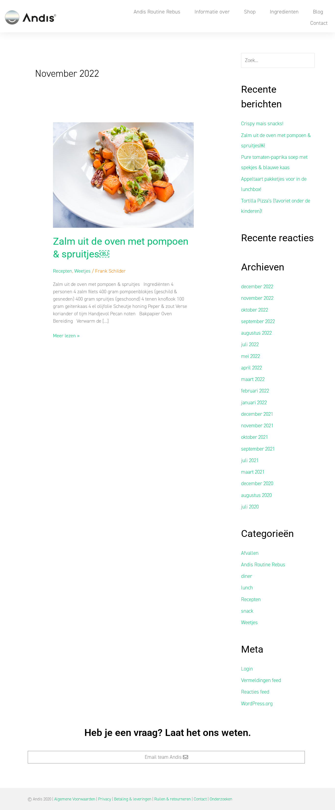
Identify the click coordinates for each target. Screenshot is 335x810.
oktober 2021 (254, 437)
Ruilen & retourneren (172, 799)
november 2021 (257, 425)
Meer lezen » (66, 335)
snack (247, 611)
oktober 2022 (254, 309)
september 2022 (258, 321)
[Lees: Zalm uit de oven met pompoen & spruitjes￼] (123, 174)
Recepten (62, 271)
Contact (319, 22)
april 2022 (251, 367)
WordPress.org (257, 703)
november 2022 (257, 298)
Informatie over (212, 11)
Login (247, 668)
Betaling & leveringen (132, 799)
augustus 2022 (256, 332)
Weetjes (82, 271)
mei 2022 (250, 356)
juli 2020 (250, 506)
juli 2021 (250, 460)
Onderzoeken (221, 799)
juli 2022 (250, 344)
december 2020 (257, 483)
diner (246, 576)
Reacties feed (255, 691)
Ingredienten (284, 11)
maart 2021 (253, 471)
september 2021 (258, 448)
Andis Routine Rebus (157, 11)
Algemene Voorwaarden (74, 799)
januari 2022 (254, 402)
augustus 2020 (256, 495)
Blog (318, 11)
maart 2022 (253, 379)
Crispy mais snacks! (262, 123)
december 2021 (257, 414)
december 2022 (257, 286)
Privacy (104, 799)
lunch (247, 587)
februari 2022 (255, 390)
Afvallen (249, 553)
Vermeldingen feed (261, 680)
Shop (250, 11)
